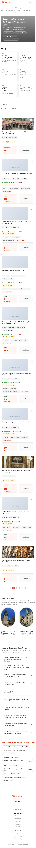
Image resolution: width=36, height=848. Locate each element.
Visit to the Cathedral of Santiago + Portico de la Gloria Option (16, 222)
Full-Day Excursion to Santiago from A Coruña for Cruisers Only (16, 374)
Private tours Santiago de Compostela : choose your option (17, 174)
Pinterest (18, 824)
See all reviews (7, 191)
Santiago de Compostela (23, 8)
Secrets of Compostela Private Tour (13, 270)
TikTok (18, 827)
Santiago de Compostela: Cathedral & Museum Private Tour (16, 471)
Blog (18, 806)
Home (2, 8)
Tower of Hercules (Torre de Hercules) (16, 747)
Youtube (18, 821)
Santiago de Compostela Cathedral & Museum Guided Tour (16, 561)
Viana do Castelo (11, 765)
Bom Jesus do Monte (12, 774)
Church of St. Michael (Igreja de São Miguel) (18, 769)
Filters (4, 104)
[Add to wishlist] (31, 120)
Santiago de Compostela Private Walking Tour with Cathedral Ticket (16, 322)
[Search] (26, 2)
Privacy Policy (18, 839)
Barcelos (8, 780)
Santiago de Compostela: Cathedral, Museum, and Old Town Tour (16, 132)
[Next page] (25, 588)
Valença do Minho (11, 757)
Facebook (18, 816)
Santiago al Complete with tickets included (15, 422)
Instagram (18, 818)
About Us (18, 804)
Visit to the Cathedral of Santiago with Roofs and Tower (16, 512)
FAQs (18, 833)
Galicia (13, 8)
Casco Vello (9, 754)
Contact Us (18, 809)
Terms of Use (18, 836)
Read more (30, 29)
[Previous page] (10, 588)
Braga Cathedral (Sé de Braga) (14, 777)
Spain (7, 8)
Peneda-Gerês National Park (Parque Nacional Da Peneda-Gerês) (18, 761)
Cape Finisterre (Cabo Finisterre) (15, 750)
